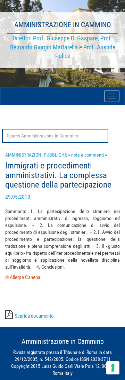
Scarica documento (34, 316)
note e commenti (87, 155)
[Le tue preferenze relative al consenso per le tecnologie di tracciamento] (112, 367)
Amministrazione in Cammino (62, 25)
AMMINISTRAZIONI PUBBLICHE (36, 155)
